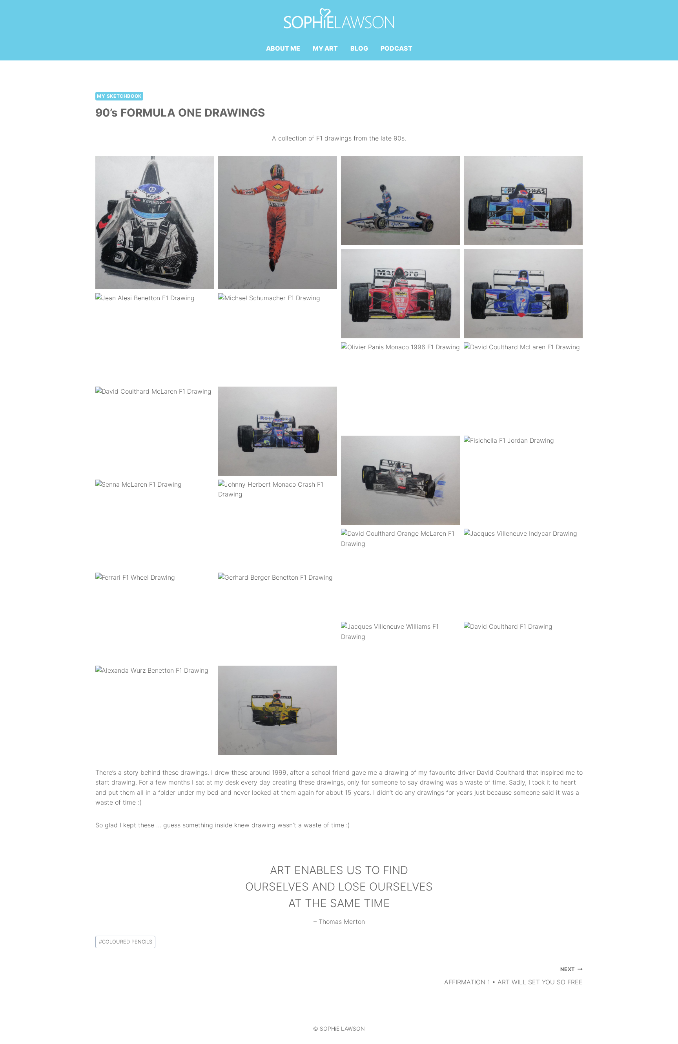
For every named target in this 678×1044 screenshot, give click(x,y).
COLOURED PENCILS (125, 942)
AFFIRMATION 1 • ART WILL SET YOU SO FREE (513, 976)
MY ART (325, 48)
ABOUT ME (283, 48)
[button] (154, 222)
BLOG (359, 48)
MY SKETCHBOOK (119, 96)
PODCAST (396, 48)
